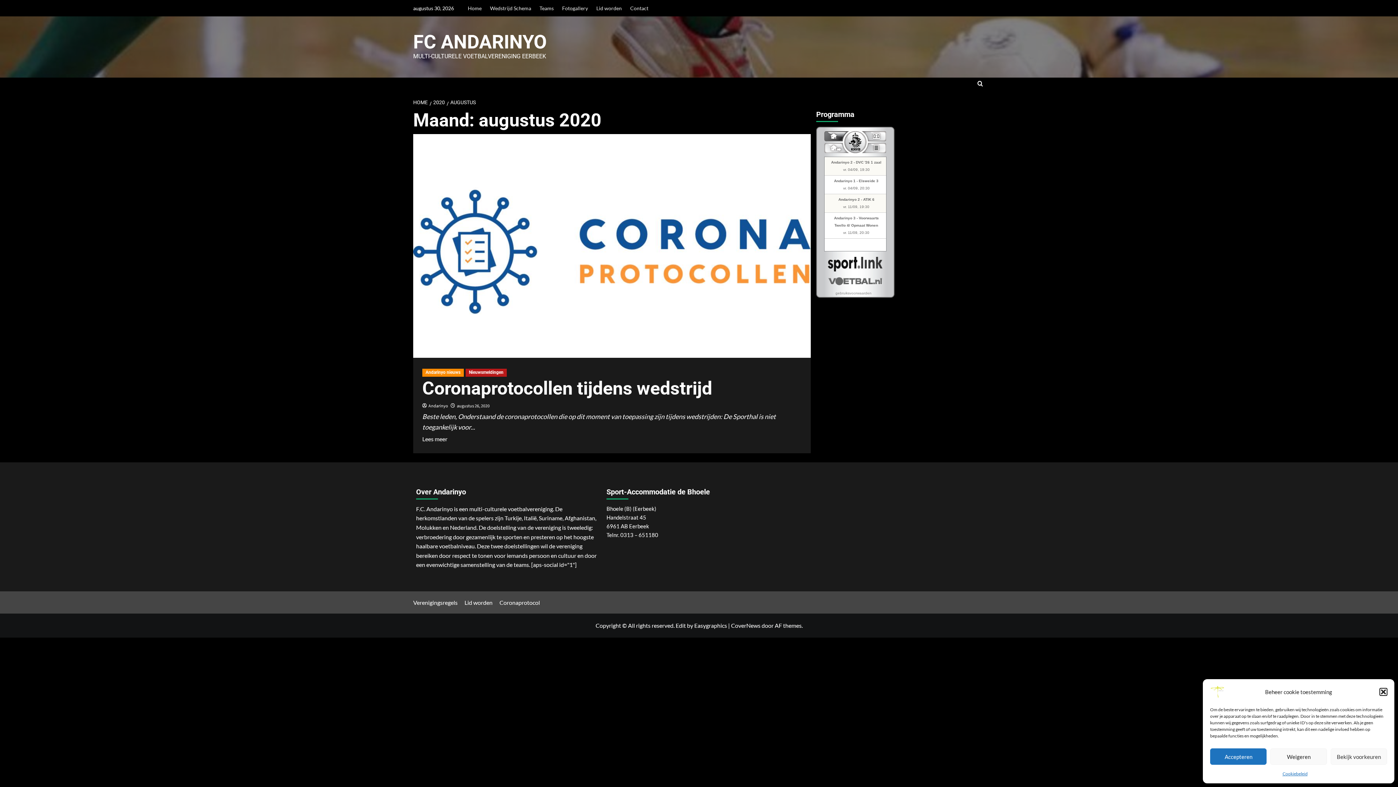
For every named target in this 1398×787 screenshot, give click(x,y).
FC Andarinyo (480, 42)
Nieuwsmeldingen (486, 372)
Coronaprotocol (519, 602)
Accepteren (1238, 756)
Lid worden (609, 8)
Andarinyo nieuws (443, 372)
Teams (547, 8)
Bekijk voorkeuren (1359, 756)
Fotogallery (575, 8)
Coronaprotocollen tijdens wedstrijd (567, 388)
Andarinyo (438, 406)
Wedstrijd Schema (510, 8)
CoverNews (746, 625)
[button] (1383, 692)
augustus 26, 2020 (473, 406)
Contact (639, 8)
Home (475, 8)
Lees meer (434, 438)
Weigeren (1299, 756)
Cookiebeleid (1295, 773)
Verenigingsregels (435, 602)
